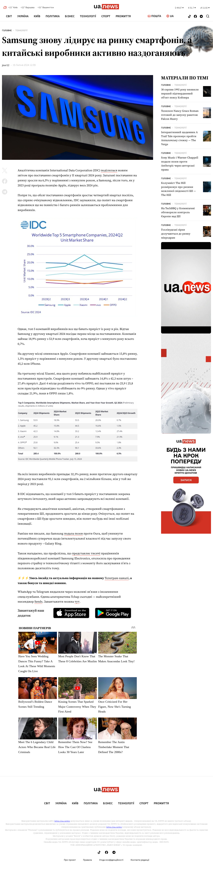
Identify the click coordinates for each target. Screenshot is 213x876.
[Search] (208, 16)
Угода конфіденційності (111, 860)
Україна (22, 16)
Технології (88, 16)
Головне (7, 30)
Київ (37, 16)
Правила (87, 860)
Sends (38, 601)
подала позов (73, 533)
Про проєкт (70, 860)
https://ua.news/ (62, 821)
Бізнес (70, 16)
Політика (53, 16)
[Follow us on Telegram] (201, 17)
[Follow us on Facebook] (195, 17)
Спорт (105, 16)
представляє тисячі (86, 553)
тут (77, 601)
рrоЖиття (123, 16)
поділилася (109, 170)
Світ (9, 16)
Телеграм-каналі (117, 578)
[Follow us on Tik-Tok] (189, 17)
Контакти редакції (140, 860)
